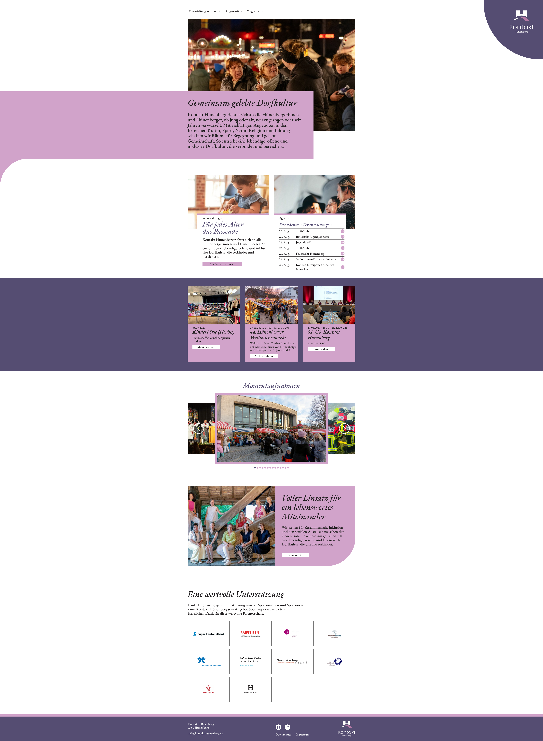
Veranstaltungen (199, 11)
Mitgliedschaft (256, 11)
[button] (344, 428)
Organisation (234, 11)
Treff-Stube (294, 231)
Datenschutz (283, 734)
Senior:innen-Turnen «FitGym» (307, 259)
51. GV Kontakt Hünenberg (324, 334)
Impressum (302, 734)
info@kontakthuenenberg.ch (205, 733)
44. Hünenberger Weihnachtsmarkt (268, 334)
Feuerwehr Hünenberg (301, 254)
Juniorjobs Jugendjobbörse (304, 237)
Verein (217, 11)
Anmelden (321, 349)
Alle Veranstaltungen (222, 264)
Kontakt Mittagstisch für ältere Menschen (306, 267)
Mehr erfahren (206, 347)
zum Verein (295, 555)
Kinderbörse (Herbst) (213, 332)
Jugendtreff (294, 242)
